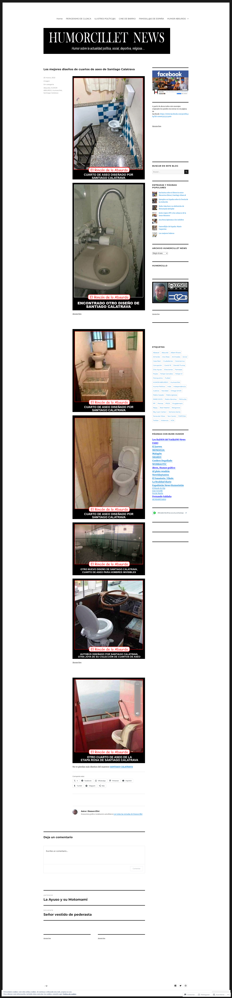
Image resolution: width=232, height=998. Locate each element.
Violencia (164, 420)
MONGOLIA (158, 450)
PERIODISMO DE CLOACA (78, 19)
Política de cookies (69, 994)
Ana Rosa (166, 357)
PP (154, 403)
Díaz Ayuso (157, 369)
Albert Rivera (176, 353)
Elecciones (168, 369)
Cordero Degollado (162, 460)
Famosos (178, 369)
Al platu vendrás (161, 471)
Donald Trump (179, 365)
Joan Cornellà (157, 491)
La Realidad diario (161, 481)
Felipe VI (178, 374)
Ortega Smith (176, 391)
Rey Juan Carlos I (159, 412)
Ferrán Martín (157, 493)
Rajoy (155, 408)
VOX (172, 420)
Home (60, 19)
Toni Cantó (171, 416)
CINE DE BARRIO (127, 19)
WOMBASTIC (159, 464)
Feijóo (155, 374)
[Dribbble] (185, 986)
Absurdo (47, 88)
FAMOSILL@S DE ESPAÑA (151, 19)
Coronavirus (180, 361)
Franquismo (158, 378)
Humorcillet (57, 90)
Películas (182, 399)
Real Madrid (164, 408)
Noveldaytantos (160, 474)
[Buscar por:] (168, 172)
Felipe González (166, 374)
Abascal (156, 353)
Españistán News (161, 485)
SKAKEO (157, 457)
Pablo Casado (158, 395)
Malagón (157, 453)
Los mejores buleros (166, 233)
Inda (169, 386)
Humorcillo (159, 266)
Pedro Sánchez (171, 399)
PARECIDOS (158, 399)
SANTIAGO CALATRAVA (121, 767)
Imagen (47, 81)
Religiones (176, 408)
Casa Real (157, 361)
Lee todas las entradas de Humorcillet (128, 814)
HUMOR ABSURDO (176, 19)
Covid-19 (167, 365)
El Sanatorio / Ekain (163, 478)
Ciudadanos (168, 361)
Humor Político (159, 386)
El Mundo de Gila (158, 488)
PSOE (168, 403)
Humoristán (177, 485)
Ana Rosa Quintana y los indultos (171, 220)
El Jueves (157, 446)
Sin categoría (49, 84)
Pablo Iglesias (171, 395)
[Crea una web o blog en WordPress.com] (46, 986)
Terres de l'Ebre (159, 416)
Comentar (136, 868)
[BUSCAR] (186, 172)
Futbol (167, 378)
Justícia (156, 391)
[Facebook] (175, 986)
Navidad (165, 391)
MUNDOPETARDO (159, 499)
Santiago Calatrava (51, 93)
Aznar (185, 357)
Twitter (156, 420)
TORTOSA (182, 416)
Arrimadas (176, 357)
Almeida (156, 357)
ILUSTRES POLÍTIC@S (105, 19)
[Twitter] (180, 986)
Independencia (180, 386)
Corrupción (157, 365)
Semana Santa (174, 412)
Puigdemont (177, 403)
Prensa (160, 403)
